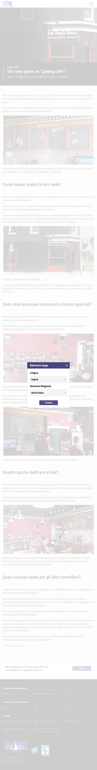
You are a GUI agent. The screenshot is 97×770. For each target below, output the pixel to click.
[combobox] (46, 379)
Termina (48, 402)
